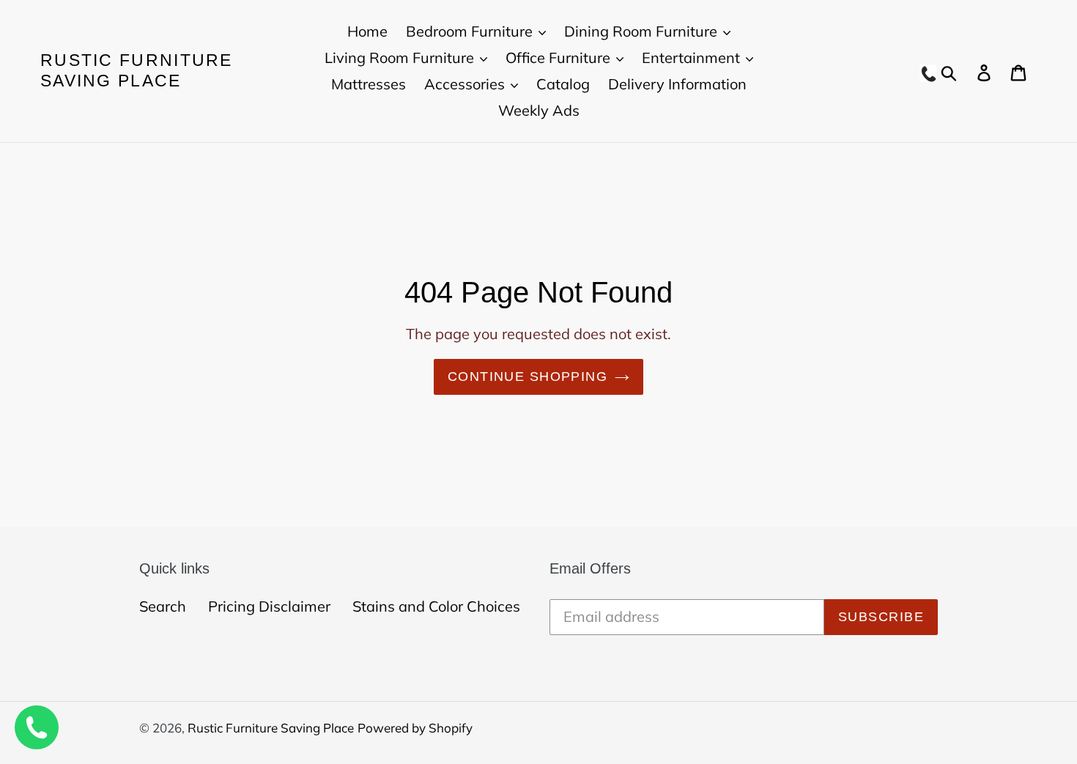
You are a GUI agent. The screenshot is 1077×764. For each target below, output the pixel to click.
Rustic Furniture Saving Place (136, 70)
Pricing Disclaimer (269, 606)
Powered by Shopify (415, 727)
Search (162, 606)
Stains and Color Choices (436, 606)
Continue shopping (527, 376)
